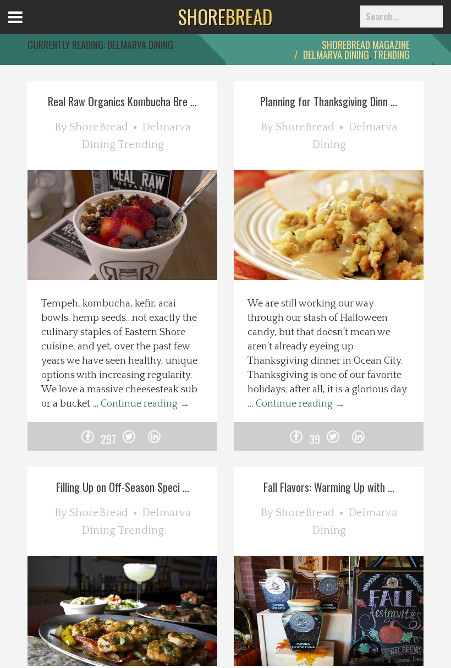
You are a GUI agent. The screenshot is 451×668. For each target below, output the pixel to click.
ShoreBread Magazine (366, 44)
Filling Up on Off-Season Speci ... (122, 487)
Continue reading (145, 403)
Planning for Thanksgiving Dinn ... (328, 101)
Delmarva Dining (336, 54)
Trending (391, 54)
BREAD (225, 16)
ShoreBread (98, 127)
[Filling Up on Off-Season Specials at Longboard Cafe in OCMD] (139, 617)
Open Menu (29, 27)
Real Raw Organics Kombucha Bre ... (122, 101)
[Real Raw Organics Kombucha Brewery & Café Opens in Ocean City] (139, 231)
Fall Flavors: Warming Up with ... (328, 487)
